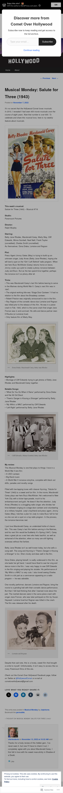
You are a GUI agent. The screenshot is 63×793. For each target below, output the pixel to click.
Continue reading (32, 50)
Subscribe (47, 41)
